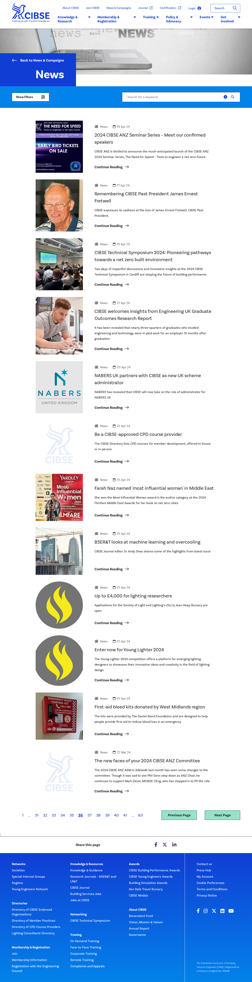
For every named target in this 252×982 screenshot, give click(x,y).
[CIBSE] (31, 15)
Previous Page (179, 815)
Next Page (222, 815)
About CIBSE (70, 8)
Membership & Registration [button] (108, 19)
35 (71, 815)
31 (36, 815)
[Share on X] (164, 844)
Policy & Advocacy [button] (173, 19)
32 (45, 815)
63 (140, 815)
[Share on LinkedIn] (174, 844)
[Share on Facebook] (155, 844)
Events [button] (205, 17)
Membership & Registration (31, 947)
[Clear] (225, 97)
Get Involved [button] (227, 19)
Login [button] (191, 8)
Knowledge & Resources (86, 864)
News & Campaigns (119, 8)
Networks (19, 864)
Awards (134, 864)
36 (81, 815)
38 (98, 815)
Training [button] (149, 17)
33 (54, 815)
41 (125, 815)
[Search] (235, 8)
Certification (168, 8)
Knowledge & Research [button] (68, 19)
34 (62, 815)
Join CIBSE (92, 8)
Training (76, 935)
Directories (19, 903)
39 (107, 815)
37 (89, 815)
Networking (78, 914)
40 (116, 815)
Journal (143, 8)
